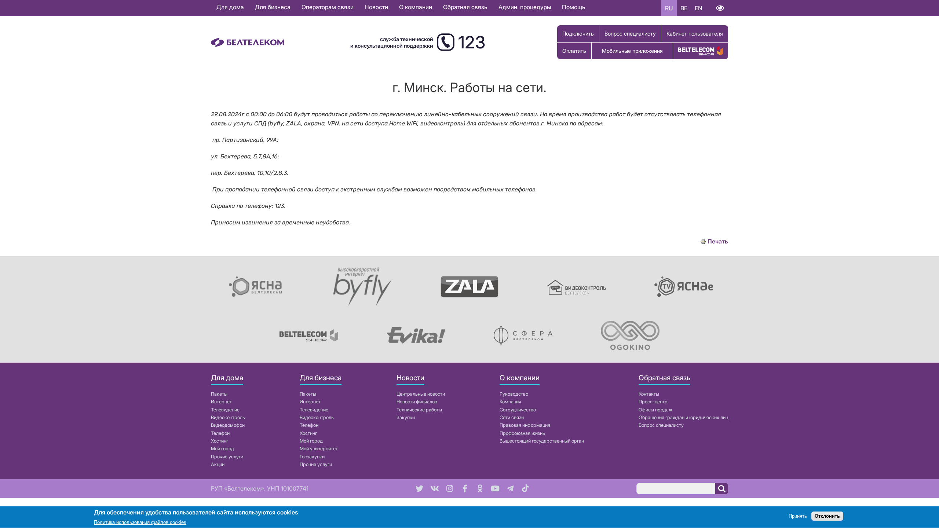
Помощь (573, 7)
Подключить (578, 33)
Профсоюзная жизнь (522, 433)
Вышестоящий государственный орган (542, 441)
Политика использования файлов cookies (140, 522)
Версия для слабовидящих (720, 8)
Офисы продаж (655, 409)
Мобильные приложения (632, 51)
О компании (415, 7)
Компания (510, 401)
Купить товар (700, 51)
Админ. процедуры (524, 7)
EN (698, 8)
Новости (376, 7)
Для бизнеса (273, 7)
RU (669, 8)
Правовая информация (525, 425)
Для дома (230, 7)
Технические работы (419, 409)
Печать (718, 241)
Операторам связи (328, 7)
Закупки (406, 417)
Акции (217, 464)
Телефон (220, 433)
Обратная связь (465, 7)
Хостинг (219, 441)
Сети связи (512, 417)
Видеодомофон (228, 425)
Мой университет (319, 448)
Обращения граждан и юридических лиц (683, 417)
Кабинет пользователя (694, 33)
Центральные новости (421, 394)
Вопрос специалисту (630, 33)
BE (683, 8)
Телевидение (225, 409)
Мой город (222, 448)
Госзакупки (312, 456)
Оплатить (574, 51)
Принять (798, 516)
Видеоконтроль (228, 417)
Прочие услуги (227, 456)
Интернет (221, 401)
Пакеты (219, 394)
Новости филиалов (417, 401)
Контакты (649, 394)
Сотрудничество (518, 409)
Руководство (514, 394)
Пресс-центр (653, 401)
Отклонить (827, 516)
